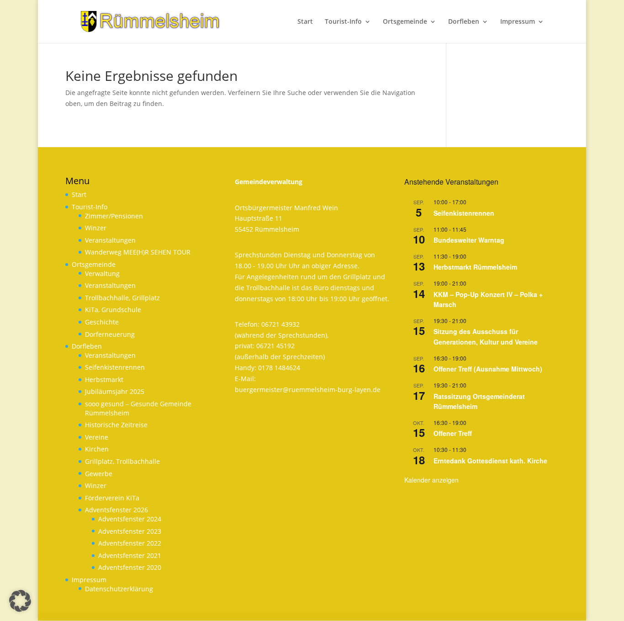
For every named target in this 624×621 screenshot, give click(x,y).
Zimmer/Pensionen (114, 216)
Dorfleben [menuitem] (463, 22)
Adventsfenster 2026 (116, 509)
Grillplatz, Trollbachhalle (122, 461)
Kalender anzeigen (431, 479)
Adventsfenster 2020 (129, 567)
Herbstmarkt (104, 379)
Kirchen (97, 449)
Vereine (96, 437)
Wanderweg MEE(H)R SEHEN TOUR (137, 252)
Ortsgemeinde (94, 264)
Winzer (95, 227)
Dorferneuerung (110, 334)
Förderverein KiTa (112, 498)
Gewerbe (98, 473)
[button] (20, 601)
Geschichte (102, 322)
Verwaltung (102, 273)
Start (79, 194)
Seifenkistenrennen (115, 367)
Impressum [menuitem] (517, 22)
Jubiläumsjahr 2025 (114, 391)
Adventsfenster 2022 (129, 543)
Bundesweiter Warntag (469, 239)
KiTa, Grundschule (113, 309)
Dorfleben (87, 346)
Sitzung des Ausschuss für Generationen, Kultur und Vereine (486, 336)
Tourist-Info (89, 206)
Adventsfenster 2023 (129, 531)
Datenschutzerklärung (119, 588)
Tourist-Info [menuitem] (343, 22)
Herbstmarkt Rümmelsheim (475, 266)
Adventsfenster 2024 (129, 519)
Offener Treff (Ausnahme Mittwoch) (488, 368)
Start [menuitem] (305, 22)
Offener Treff (453, 433)
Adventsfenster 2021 (129, 555)
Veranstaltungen (110, 240)
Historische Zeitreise (116, 424)
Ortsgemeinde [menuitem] (405, 22)
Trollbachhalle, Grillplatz (122, 297)
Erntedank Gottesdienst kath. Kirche (490, 460)
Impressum (89, 579)
